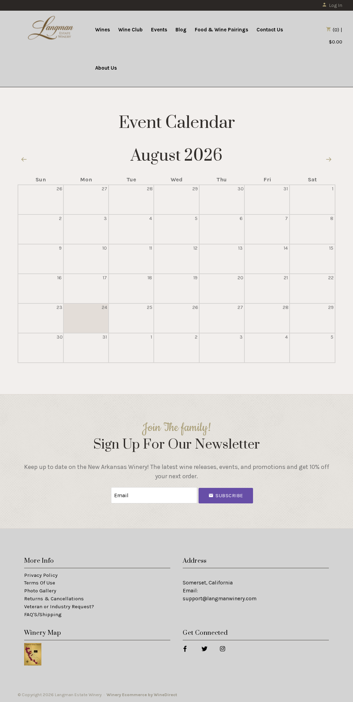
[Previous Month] (24, 160)
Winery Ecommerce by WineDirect (142, 694)
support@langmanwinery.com (219, 598)
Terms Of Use (39, 583)
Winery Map (42, 633)
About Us (106, 68)
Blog (180, 30)
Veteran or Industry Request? (59, 606)
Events (159, 30)
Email (105, 488)
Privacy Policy (41, 575)
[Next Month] (328, 160)
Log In (335, 5)
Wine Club (130, 30)
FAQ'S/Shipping (43, 614)
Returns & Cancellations (54, 598)
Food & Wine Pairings (221, 30)
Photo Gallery (40, 591)
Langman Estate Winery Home (51, 29)
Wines (102, 30)
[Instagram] (222, 648)
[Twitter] (204, 648)
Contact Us (269, 30)
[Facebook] (184, 648)
